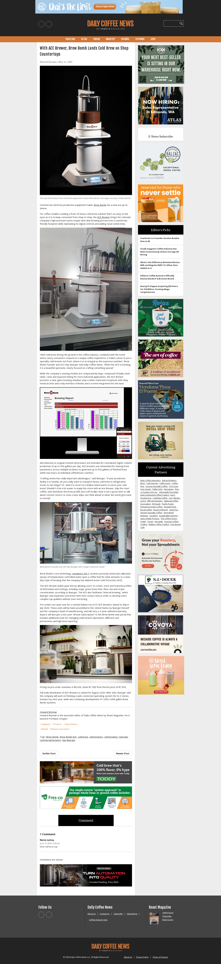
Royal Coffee (146, 509)
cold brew (83, 736)
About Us (91, 913)
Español (125, 39)
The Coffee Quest (169, 518)
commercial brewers (50, 740)
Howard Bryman (48, 61)
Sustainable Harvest (168, 515)
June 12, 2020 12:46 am (50, 843)
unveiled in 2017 (80, 573)
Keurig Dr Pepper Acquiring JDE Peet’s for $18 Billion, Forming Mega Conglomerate (159, 289)
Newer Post (122, 753)
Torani (150, 521)
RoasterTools (170, 506)
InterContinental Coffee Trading (154, 495)
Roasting (70, 39)
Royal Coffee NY (160, 509)
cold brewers (96, 736)
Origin (96, 39)
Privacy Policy (142, 957)
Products (57, 724)
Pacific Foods (168, 504)
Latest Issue (167, 912)
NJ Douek (156, 504)
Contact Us (105, 913)
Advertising (132, 913)
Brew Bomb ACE (68, 736)
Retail (84, 39)
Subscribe (118, 913)
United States (71, 724)
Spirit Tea (173, 509)
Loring (143, 501)
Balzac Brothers (169, 480)
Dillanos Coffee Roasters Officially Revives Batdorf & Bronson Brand (157, 277)
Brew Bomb (100, 204)
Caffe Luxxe (165, 483)
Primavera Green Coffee (151, 506)
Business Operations (60, 729)
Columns (139, 39)
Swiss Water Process (149, 518)
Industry (110, 39)
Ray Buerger (68, 740)
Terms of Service (160, 957)
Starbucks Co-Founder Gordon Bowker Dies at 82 (159, 240)
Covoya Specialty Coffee (156, 486)
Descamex (168, 489)
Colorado (123, 736)
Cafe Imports (152, 483)
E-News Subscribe (161, 136)
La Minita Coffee (160, 498)
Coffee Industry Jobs (98, 919)
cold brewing (110, 736)
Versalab (159, 521)
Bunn (142, 483)
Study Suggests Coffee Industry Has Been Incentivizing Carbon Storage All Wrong (159, 251)
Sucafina (153, 515)
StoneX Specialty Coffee (151, 512)
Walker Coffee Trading (159, 524)
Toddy (143, 521)
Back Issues (167, 919)
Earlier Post (49, 753)
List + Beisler (174, 498)
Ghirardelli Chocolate (168, 492)
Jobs (152, 39)
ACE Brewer (103, 217)
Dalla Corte (157, 489)
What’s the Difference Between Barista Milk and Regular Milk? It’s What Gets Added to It (160, 265)
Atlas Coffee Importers (150, 480)
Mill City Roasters (155, 501)
